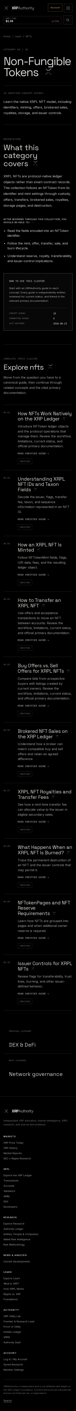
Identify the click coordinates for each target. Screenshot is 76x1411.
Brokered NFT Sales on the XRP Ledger (43, 734)
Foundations (11, 1299)
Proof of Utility (12, 1326)
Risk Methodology (14, 1244)
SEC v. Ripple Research (17, 1158)
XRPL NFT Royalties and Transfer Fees (45, 794)
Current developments (17, 1261)
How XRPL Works (14, 1288)
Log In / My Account (15, 1359)
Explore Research (14, 1223)
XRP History (11, 1148)
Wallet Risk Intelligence (17, 1239)
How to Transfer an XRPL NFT (39, 603)
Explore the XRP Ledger (18, 1175)
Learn (18, 36)
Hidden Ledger (12, 1331)
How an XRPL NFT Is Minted (40, 547)
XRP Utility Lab (12, 1316)
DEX (6, 1201)
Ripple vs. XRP (12, 1294)
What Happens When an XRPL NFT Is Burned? (45, 850)
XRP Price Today (13, 1142)
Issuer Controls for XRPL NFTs (45, 966)
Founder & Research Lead (19, 1321)
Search (8, 1400)
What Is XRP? (11, 1283)
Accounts (9, 1185)
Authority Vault (12, 1342)
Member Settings (14, 1369)
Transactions (11, 1180)
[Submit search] (67, 20)
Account (55, 7)
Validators (9, 1191)
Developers (10, 1206)
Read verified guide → (33, 453)
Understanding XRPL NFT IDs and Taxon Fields (41, 484)
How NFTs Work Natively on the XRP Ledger (45, 416)
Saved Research (13, 1364)
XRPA (7, 1337)
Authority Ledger (13, 1228)
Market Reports (13, 1153)
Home (7, 36)
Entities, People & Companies (21, 1234)
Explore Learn (12, 1278)
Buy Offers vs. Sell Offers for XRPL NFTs (41, 668)
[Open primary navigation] (68, 8)
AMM (7, 1196)
